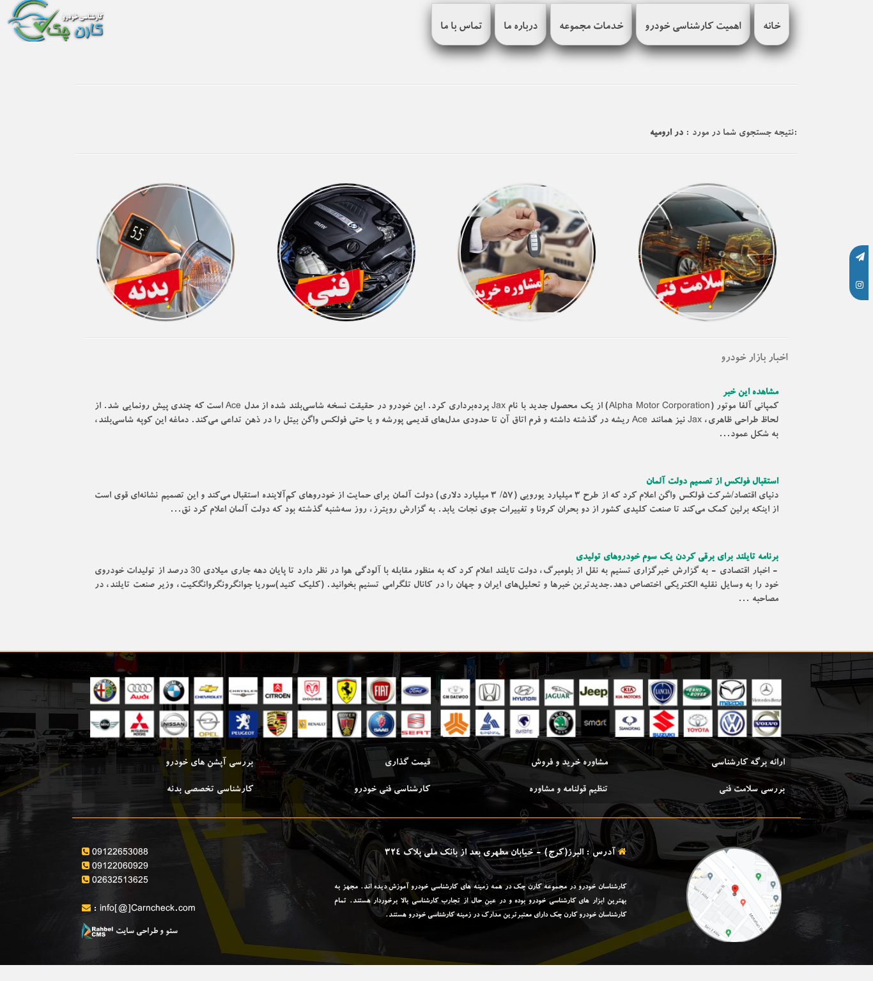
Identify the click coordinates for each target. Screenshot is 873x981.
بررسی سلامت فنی (752, 790)
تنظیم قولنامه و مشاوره (568, 790)
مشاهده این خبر (750, 392)
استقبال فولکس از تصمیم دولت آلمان (712, 482)
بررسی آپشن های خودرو (209, 763)
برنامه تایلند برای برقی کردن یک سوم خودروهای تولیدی (677, 557)
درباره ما (520, 27)
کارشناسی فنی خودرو (392, 790)
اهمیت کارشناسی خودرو (693, 27)
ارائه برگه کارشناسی (748, 763)
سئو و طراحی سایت (146, 932)
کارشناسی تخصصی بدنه (210, 790)
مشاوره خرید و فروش (569, 763)
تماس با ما (461, 27)
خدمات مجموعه (591, 27)
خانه (771, 27)
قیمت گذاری (407, 763)
